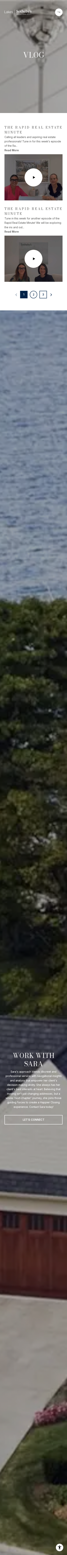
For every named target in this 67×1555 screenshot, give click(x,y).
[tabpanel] (33, 200)
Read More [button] (11, 150)
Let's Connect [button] (33, 1119)
